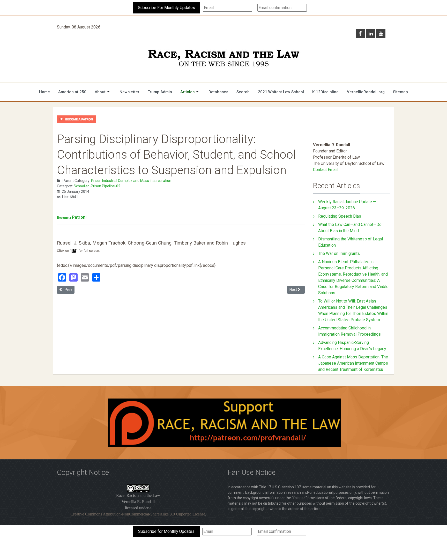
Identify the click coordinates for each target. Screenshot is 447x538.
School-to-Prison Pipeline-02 (97, 186)
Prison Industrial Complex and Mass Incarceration (131, 181)
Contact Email (325, 169)
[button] (103, 92)
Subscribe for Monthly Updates (166, 531)
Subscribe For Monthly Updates (166, 7)
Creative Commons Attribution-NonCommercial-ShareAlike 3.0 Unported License (137, 514)
